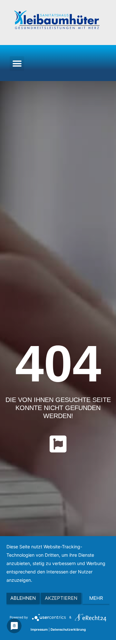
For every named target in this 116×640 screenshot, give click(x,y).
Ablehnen (23, 598)
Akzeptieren (61, 598)
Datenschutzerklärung (68, 629)
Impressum (39, 629)
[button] (17, 63)
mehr (96, 598)
